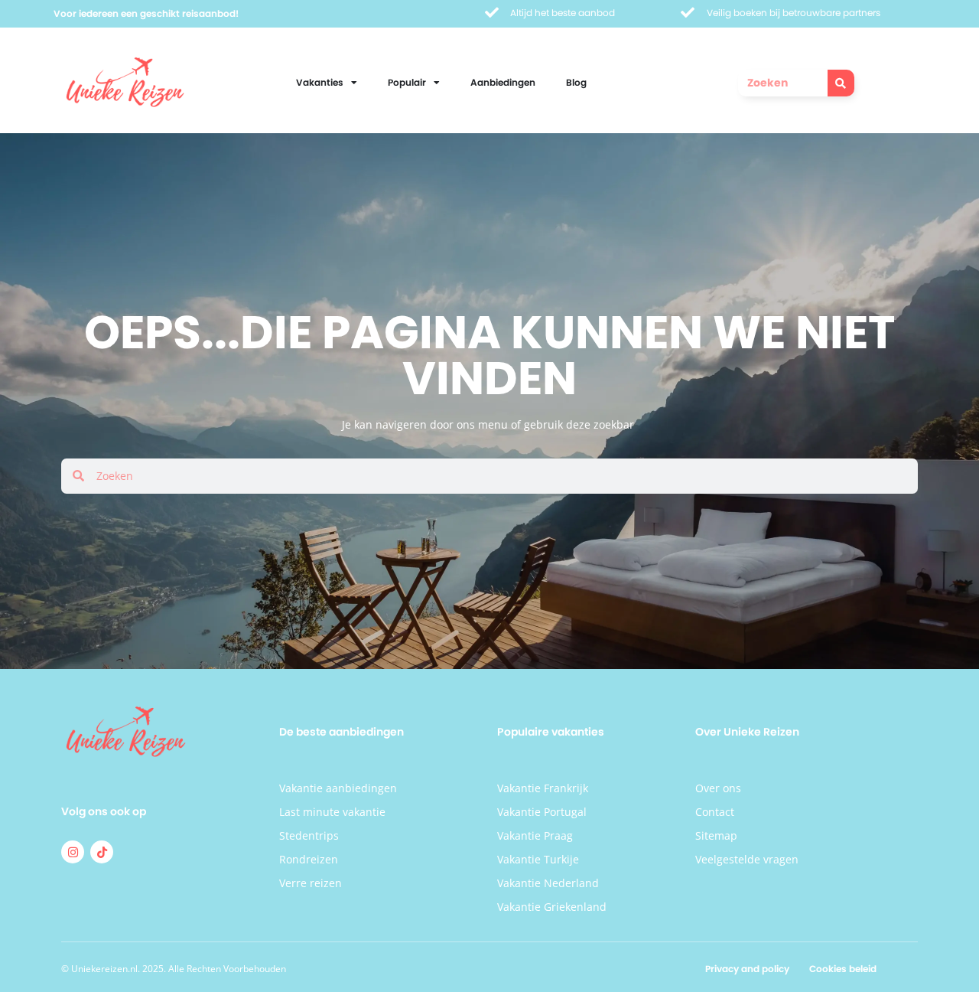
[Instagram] (72, 851)
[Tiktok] (101, 851)
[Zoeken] (841, 83)
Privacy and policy (747, 968)
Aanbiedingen (502, 82)
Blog (576, 82)
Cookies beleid (843, 968)
